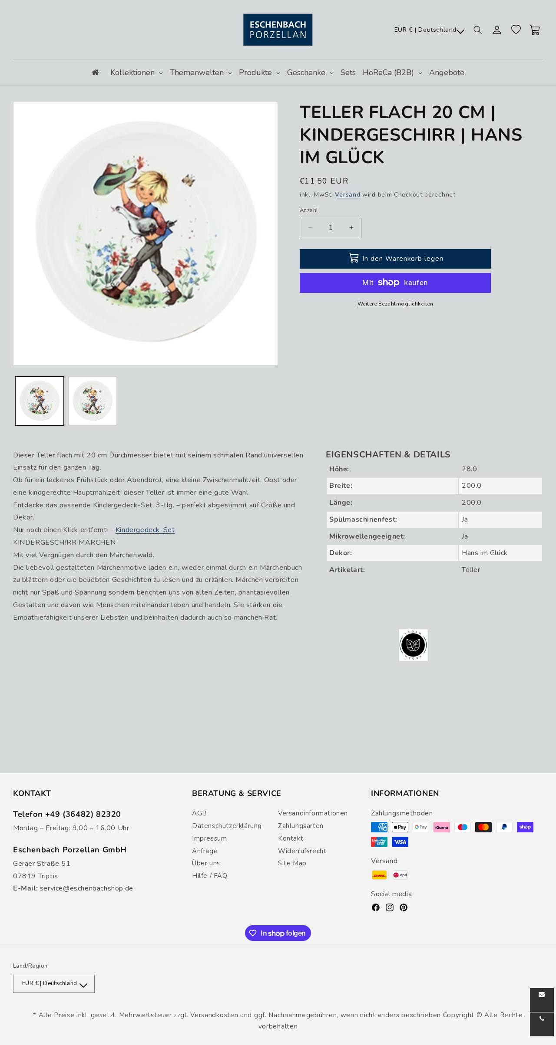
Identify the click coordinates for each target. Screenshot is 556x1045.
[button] (477, 29)
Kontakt (290, 838)
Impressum (209, 838)
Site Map (292, 863)
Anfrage (205, 851)
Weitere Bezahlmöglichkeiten (395, 303)
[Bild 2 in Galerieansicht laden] (92, 401)
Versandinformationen (313, 813)
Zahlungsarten (301, 826)
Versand (347, 195)
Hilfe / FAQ (210, 875)
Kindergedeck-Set (145, 530)
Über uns (206, 863)
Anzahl (309, 210)
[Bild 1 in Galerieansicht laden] (39, 401)
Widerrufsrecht (302, 851)
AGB (199, 813)
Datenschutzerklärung (227, 826)
